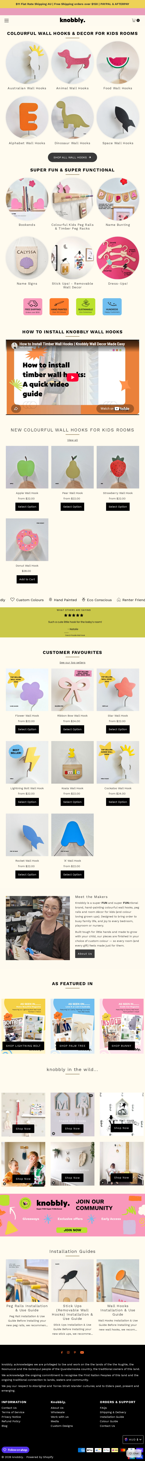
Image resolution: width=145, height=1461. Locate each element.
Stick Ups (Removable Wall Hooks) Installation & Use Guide (72, 1312)
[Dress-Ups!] (118, 258)
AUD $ (133, 1439)
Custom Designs (62, 1426)
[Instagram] (68, 1352)
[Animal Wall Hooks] (72, 62)
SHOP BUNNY (121, 1045)
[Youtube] (82, 1352)
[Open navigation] (6, 20)
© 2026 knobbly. (13, 1457)
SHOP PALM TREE (73, 1045)
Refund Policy (11, 1421)
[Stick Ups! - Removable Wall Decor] (72, 258)
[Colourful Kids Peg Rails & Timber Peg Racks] (72, 199)
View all (72, 440)
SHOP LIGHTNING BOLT (23, 1045)
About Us (85, 953)
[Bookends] (27, 199)
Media (55, 1421)
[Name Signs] (27, 258)
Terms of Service (13, 1412)
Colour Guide (109, 1421)
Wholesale (58, 1412)
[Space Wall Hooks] (118, 117)
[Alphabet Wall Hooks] (27, 117)
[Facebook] (62, 1352)
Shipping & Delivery (113, 1412)
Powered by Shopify (39, 1457)
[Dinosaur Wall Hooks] (72, 117)
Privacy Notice (11, 1416)
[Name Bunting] (118, 199)
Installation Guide (112, 1416)
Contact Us (9, 1407)
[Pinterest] (75, 1352)
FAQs (103, 1407)
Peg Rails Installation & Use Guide (27, 1308)
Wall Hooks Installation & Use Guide (117, 1310)
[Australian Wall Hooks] (27, 62)
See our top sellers (72, 662)
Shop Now (23, 1128)
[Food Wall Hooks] (118, 62)
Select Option (27, 506)
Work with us (60, 1416)
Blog (4, 1426)
